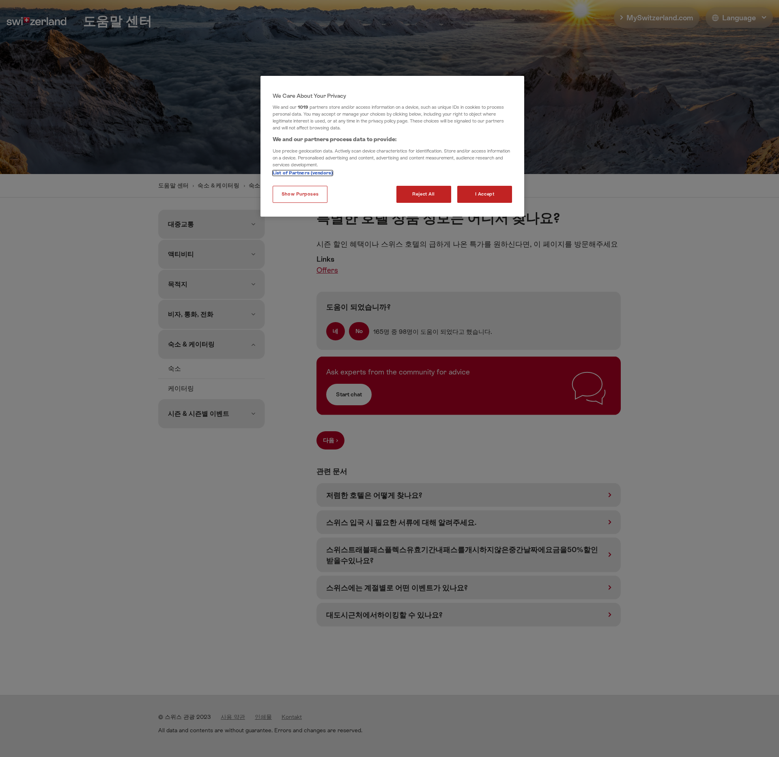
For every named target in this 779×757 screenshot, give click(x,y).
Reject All (423, 194)
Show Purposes (300, 194)
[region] (392, 146)
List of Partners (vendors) (303, 173)
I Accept (485, 194)
